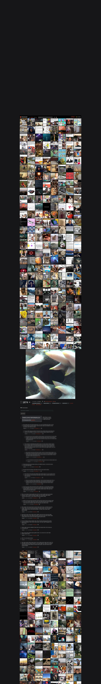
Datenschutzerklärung (47, 682)
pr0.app (72, 1)
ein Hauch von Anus (55, 287)
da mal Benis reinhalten (36, 287)
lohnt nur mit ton (46, 287)
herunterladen (49, 286)
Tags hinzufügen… (39, 289)
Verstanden (82, 681)
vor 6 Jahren (34, 286)
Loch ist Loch (65, 287)
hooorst (39, 286)
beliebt (32, 1)
